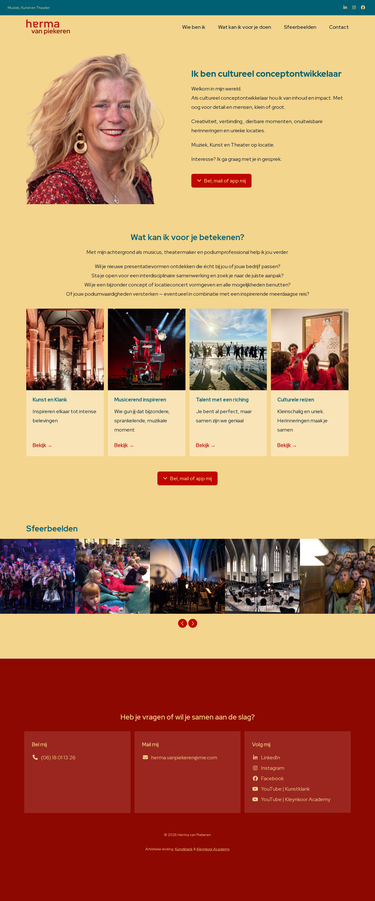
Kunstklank (184, 849)
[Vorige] (182, 623)
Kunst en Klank (50, 399)
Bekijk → (42, 445)
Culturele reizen (295, 399)
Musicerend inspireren (140, 399)
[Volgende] (192, 623)
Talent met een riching (222, 399)
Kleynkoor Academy (213, 849)
